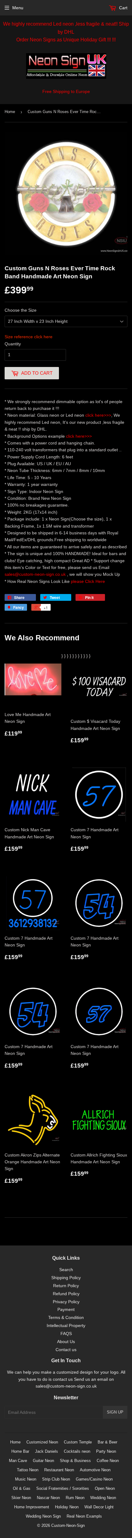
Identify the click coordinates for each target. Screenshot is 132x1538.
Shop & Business (75, 1460)
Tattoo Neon (27, 1470)
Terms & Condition (66, 1317)
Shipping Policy (66, 1277)
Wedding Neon (103, 1497)
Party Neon (106, 1451)
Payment (66, 1309)
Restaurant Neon (59, 1470)
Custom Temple (78, 1442)
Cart (122, 7)
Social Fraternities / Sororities (62, 1488)
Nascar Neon (48, 1497)
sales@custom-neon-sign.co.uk (36, 574)
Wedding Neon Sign (43, 1516)
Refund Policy (66, 1293)
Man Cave (18, 1460)
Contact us (66, 1349)
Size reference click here (28, 336)
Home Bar (20, 1451)
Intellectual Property (66, 1325)
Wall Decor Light (99, 1507)
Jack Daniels (46, 1451)
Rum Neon (75, 1497)
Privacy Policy (66, 1301)
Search (66, 1269)
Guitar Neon (43, 1460)
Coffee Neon (108, 1460)
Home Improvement (31, 1507)
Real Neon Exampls (84, 1516)
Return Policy (66, 1285)
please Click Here (88, 581)
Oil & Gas (21, 1488)
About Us (66, 1341)
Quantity (13, 343)
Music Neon (25, 1479)
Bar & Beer (107, 1442)
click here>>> (98, 415)
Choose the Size (21, 310)
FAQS (66, 1333)
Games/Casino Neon (94, 1479)
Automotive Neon (95, 1470)
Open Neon (105, 1488)
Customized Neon (42, 1442)
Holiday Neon (67, 1507)
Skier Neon (21, 1497)
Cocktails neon (77, 1451)
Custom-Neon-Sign (68, 1525)
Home (10, 111)
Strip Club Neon (56, 1479)
